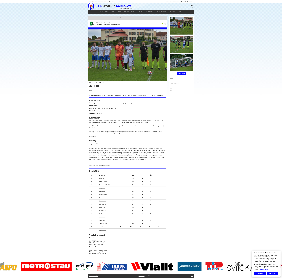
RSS (192, 276)
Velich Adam (102, 217)
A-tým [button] (107, 12)
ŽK (151, 175)
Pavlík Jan (101, 197)
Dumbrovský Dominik (104, 185)
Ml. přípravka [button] (172, 12)
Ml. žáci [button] (141, 12)
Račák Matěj (102, 207)
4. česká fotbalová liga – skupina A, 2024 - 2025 (127, 18)
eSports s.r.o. (142, 276)
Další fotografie (181, 73)
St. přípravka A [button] (150, 12)
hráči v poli (102, 175)
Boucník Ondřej (103, 181)
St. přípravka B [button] (161, 12)
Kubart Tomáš (102, 191)
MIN (133, 175)
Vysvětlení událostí (174, 83)
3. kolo (171, 78)
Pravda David (102, 204)
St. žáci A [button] (126, 12)
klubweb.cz (178, 1)
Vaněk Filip (102, 214)
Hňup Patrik (102, 188)
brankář (101, 226)
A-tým (103, 83)
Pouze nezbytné (272, 273)
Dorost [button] (119, 12)
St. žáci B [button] (133, 12)
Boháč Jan (101, 178)
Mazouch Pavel (103, 194)
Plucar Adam (102, 201)
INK (131, 226)
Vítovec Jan (102, 220)
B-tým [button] (112, 12)
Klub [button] (101, 12)
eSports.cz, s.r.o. (189, 1)
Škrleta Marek (102, 210)
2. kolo (171, 88)
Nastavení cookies (93, 276)
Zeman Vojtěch (103, 223)
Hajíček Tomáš (102, 230)
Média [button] (180, 12)
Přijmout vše (260, 273)
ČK (159, 175)
